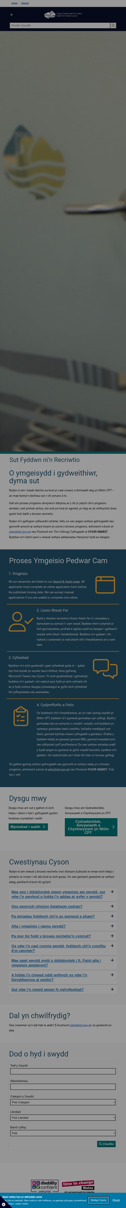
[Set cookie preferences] (6, 1202)
